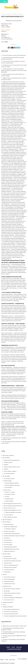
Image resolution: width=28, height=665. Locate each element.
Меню (4, 1)
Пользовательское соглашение (7, 663)
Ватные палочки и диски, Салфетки (12, 588)
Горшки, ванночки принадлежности (12, 460)
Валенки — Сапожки (10, 492)
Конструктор (7, 538)
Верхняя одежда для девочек (12, 483)
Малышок (14, 6)
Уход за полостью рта (9, 599)
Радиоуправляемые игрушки (10, 546)
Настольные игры (8, 542)
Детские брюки (8, 487)
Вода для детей (7, 556)
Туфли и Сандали (9, 501)
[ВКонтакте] (8, 47)
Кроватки (6, 464)
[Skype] (17, 47)
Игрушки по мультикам (9, 531)
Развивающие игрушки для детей (11, 549)
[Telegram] (19, 47)
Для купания (7, 591)
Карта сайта (12, 659)
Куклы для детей (8, 540)
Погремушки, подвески (10, 528)
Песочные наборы (8, 544)
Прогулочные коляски (9, 581)
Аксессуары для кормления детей (11, 609)
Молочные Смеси (8, 563)
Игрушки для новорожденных (10, 526)
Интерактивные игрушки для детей (12, 533)
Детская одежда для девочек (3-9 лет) (12, 503)
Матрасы (6, 469)
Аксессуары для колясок (9, 577)
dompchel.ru (24, 658)
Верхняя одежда (7, 480)
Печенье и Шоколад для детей (11, 565)
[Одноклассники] (10, 47)
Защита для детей (8, 462)
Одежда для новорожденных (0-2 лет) (12, 510)
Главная (2, 659)
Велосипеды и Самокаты (8, 455)
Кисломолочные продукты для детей (12, 560)
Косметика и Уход (7, 586)
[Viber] (14, 47)
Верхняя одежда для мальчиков (12, 485)
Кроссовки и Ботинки (10, 494)
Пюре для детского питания (10, 567)
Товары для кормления (8, 606)
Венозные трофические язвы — (8, 426)
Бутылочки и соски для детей (10, 611)
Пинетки (7, 496)
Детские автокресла (7, 519)
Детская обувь (7, 490)
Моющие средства (8, 595)
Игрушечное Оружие (8, 524)
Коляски (4, 574)
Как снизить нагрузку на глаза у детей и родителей (14, 55)
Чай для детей (7, 571)
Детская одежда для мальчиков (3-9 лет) (13, 505)
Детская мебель (6, 457)
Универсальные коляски (9, 583)
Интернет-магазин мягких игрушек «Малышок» (14, 535)
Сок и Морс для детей (9, 569)
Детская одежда (6, 476)
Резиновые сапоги (9, 498)
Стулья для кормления (9, 473)
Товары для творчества (9, 551)
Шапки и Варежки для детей (10, 517)
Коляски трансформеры (9, 579)
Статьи (4, 604)
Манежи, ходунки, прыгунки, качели (12, 466)
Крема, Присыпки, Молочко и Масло (12, 593)
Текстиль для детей (8, 514)
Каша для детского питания (10, 558)
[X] (12, 47)
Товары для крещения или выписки (13, 512)
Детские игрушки (6, 521)
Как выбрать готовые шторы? (20, 626)
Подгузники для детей (8, 602)
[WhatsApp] (16, 47)
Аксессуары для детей (9, 478)
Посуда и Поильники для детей (11, 613)
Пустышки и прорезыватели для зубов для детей (15, 616)
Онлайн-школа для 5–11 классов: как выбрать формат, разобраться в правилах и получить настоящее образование (14, 70)
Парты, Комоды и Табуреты (10, 471)
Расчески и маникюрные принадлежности (13, 597)
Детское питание (6, 553)
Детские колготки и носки (9, 508)
